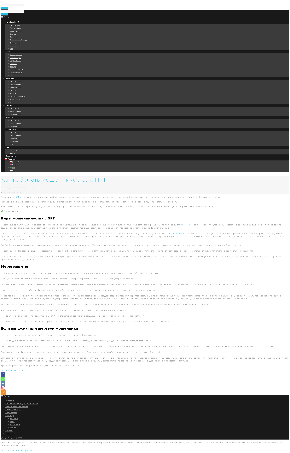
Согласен (5, 450)
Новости (13, 150)
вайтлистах (178, 234)
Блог (7, 147)
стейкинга (186, 225)
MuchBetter (10, 129)
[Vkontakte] (3, 383)
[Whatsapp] (3, 379)
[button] (12, 370)
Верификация (15, 31)
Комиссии (14, 141)
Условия (13, 46)
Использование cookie (16, 407)
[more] (3, 392)
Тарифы (13, 34)
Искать (4, 8)
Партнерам (10, 156)
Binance (9, 117)
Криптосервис (16, 73)
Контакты (10, 434)
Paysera (8, 105)
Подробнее (27, 450)
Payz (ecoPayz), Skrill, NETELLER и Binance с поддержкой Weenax (23, 188)
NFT (17, 197)
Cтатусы (13, 64)
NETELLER (9, 79)
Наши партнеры (13, 410)
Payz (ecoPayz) (12, 22)
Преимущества (16, 25)
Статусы (13, 37)
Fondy (13, 427)
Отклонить (15, 450)
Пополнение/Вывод (18, 40)
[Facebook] (3, 374)
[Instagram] (3, 388)
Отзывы (9, 431)
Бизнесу (9, 416)
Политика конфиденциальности (21, 404)
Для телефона (16, 43)
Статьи (12, 153)
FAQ (11, 49)
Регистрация (15, 28)
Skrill (7, 52)
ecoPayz (14, 419)
